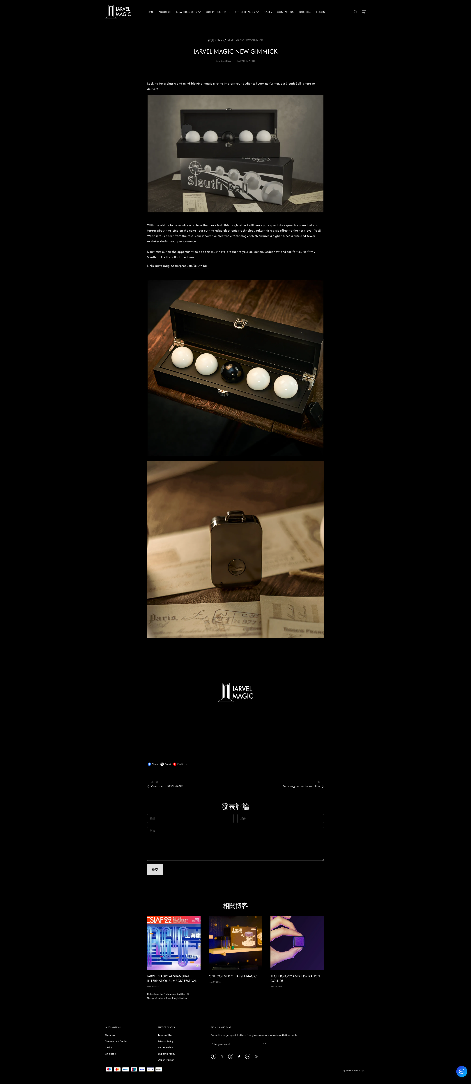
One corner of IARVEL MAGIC (167, 786)
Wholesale (110, 1053)
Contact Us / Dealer (116, 1041)
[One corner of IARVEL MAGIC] (235, 943)
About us (110, 1035)
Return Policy (165, 1047)
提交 (155, 869)
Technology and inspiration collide (301, 786)
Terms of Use (165, 1035)
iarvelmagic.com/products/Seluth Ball (181, 265)
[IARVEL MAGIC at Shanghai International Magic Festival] (174, 943)
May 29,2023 (215, 981)
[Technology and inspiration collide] (297, 943)
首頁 (211, 40)
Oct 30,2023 (153, 986)
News (220, 40)
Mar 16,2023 (276, 986)
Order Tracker (166, 1060)
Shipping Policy (166, 1053)
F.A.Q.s (108, 1047)
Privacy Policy (165, 1041)
